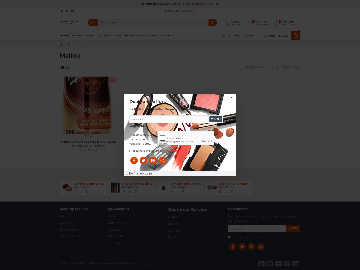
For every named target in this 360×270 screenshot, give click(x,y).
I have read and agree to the (156, 151)
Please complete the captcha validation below (140, 139)
